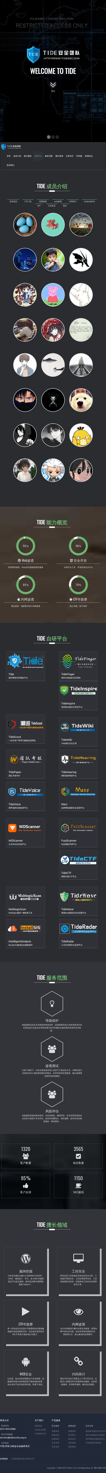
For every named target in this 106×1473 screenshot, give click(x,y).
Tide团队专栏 (40, 1434)
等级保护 (55, 1431)
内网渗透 (43, 201)
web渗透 (58, 201)
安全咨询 (55, 1447)
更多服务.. (72, 1447)
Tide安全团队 (40, 1430)
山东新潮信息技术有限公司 (22, 1459)
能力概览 (28, 156)
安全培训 (55, 1443)
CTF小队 (28, 201)
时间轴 (79, 156)
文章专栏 (70, 156)
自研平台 (38, 156)
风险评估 (55, 1435)
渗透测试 (72, 1431)
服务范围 (49, 156)
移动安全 (72, 1439)
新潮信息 (89, 156)
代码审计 (73, 201)
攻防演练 (72, 1443)
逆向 (65, 206)
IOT (39, 206)
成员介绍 (17, 156)
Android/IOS (89, 201)
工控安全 (52, 206)
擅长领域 (59, 156)
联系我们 (10, 165)
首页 (9, 156)
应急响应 (55, 1439)
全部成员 (13, 201)
